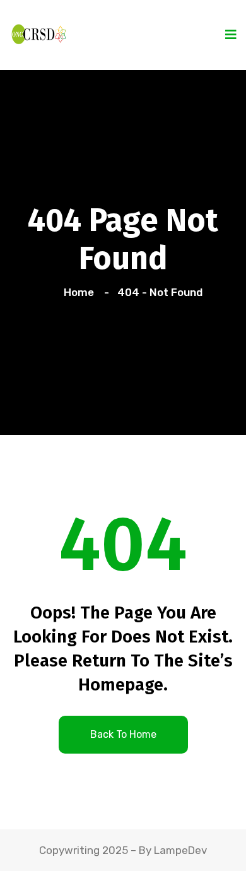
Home (81, 292)
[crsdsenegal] (37, 33)
